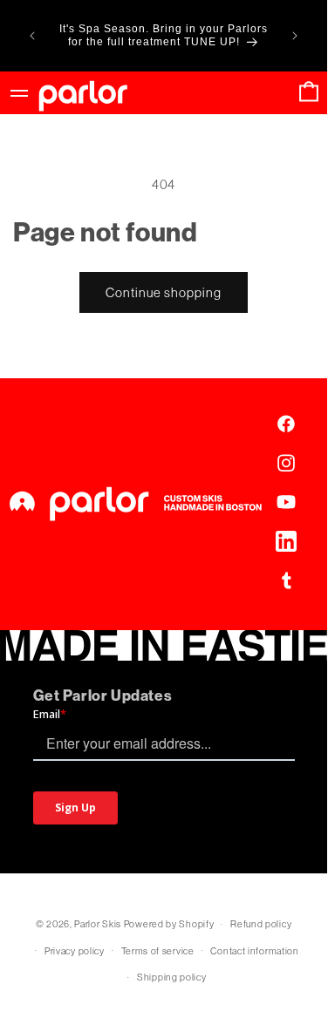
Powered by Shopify (169, 924)
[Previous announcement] (32, 36)
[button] (309, 92)
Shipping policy (172, 977)
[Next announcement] (295, 36)
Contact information (254, 951)
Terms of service (158, 951)
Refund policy (260, 924)
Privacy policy (74, 951)
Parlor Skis (97, 924)
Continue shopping (164, 292)
